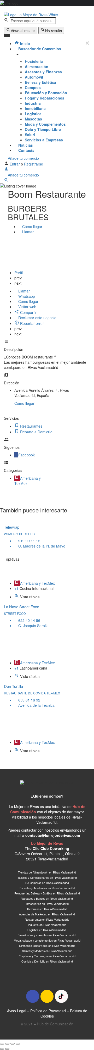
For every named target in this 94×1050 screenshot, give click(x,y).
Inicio (24, 43)
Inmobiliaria (35, 108)
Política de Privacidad (48, 1010)
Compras (33, 87)
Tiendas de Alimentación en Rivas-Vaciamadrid (47, 872)
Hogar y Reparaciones (44, 98)
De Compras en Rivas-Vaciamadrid (47, 883)
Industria (33, 103)
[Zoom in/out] (18, 1044)
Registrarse (33, 164)
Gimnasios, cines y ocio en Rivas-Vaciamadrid (47, 946)
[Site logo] (31, 13)
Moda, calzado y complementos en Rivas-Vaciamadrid (47, 940)
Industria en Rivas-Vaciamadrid (47, 925)
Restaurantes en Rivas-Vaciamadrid (47, 919)
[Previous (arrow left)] (2, 1049)
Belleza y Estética (40, 82)
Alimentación (36, 66)
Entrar (15, 164)
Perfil (18, 272)
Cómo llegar (24, 403)
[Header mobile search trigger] (6, 180)
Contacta (25, 150)
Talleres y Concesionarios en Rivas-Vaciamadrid (47, 878)
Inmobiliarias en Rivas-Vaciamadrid (47, 904)
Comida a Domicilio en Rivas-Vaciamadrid (47, 961)
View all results (23, 30)
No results (53, 30)
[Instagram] (47, 996)
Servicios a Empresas (44, 139)
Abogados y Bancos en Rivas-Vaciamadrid (47, 898)
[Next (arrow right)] (7, 1049)
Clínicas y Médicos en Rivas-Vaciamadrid (47, 951)
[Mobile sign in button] (6, 169)
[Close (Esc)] (2, 1044)
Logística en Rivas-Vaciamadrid (47, 930)
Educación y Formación (46, 92)
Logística (33, 113)
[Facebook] (32, 996)
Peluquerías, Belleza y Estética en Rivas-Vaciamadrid (47, 893)
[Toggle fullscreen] (12, 1044)
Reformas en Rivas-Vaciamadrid (47, 909)
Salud (30, 134)
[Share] (7, 1044)
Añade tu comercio (23, 158)
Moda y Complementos (45, 124)
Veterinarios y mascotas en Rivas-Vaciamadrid (47, 935)
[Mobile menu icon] (47, 8)
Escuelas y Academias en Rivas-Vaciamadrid (47, 888)
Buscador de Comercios (39, 48)
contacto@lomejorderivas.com (52, 835)
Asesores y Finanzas (43, 71)
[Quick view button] (17, 596)
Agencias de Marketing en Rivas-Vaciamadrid (47, 914)
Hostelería (34, 61)
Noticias (25, 145)
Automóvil (34, 77)
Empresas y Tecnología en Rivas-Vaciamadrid (47, 956)
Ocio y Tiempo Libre (43, 129)
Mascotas (33, 118)
